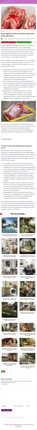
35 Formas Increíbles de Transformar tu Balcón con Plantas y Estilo (27, 235)
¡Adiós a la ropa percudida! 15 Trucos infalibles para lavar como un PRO (10, 299)
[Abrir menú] (35, 2)
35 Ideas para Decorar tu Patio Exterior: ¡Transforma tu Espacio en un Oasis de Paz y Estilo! (9, 349)
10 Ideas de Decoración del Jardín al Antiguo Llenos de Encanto (9, 320)
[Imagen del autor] (1, 38)
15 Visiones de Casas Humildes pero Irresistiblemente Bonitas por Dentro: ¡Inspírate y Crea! (10, 364)
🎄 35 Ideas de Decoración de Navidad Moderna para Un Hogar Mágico (9, 334)
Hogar (2, 31)
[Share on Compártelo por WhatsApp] (23, 42)
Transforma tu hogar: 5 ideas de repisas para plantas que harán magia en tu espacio (27, 367)
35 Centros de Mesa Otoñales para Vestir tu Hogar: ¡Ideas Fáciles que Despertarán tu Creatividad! (27, 334)
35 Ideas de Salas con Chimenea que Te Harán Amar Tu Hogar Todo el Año (27, 313)
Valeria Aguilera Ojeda (9, 38)
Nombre (4, 406)
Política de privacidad (14, 417)
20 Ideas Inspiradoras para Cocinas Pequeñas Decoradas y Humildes (9, 256)
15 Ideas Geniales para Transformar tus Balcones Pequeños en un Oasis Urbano (27, 299)
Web (28, 406)
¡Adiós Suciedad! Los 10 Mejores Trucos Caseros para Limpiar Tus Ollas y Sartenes (27, 277)
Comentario (5, 384)
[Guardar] (8, 42)
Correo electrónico (18, 406)
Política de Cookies (21, 417)
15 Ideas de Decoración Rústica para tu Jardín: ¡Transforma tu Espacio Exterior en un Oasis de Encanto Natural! (27, 349)
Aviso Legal (7, 417)
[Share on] (1, 216)
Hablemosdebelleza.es (14, 424)
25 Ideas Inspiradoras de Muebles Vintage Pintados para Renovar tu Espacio (27, 256)
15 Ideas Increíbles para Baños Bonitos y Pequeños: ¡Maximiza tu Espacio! (9, 277)
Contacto (3, 417)
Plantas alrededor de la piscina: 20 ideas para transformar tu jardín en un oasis (9, 235)
